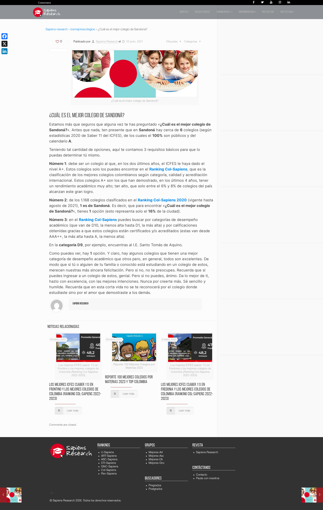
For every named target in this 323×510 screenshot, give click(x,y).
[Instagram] (280, 2)
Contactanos (44, 2)
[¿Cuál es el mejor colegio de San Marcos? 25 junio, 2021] (10, 495)
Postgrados (155, 489)
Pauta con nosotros (207, 478)
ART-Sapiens (109, 456)
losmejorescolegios (82, 29)
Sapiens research (57, 29)
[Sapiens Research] (47, 12)
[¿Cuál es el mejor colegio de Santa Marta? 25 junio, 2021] (312, 495)
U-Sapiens (107, 452)
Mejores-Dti (156, 459)
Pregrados (155, 485)
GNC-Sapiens (109, 466)
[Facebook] (254, 2)
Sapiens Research (107, 41)
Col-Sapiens (108, 470)
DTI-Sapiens (108, 463)
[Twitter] (262, 2)
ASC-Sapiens (109, 459)
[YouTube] (271, 2)
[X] (4, 43)
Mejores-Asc (156, 456)
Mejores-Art (156, 452)
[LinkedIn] (4, 51)
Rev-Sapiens (109, 473)
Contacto (201, 475)
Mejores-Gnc (156, 463)
